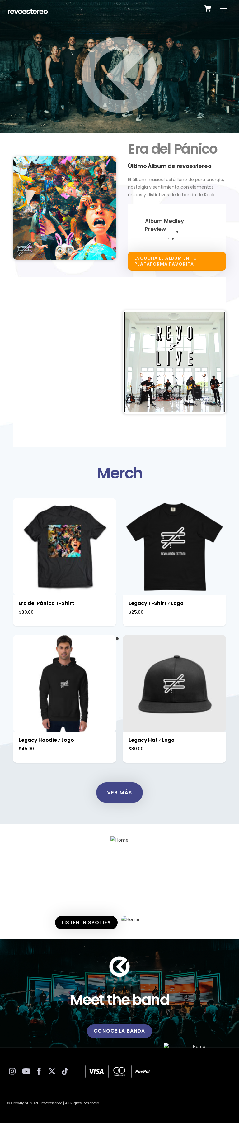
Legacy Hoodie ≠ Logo (46, 740)
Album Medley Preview (164, 225)
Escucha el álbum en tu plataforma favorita (165, 261)
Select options (65, 548)
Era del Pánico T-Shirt (46, 603)
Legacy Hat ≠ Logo (152, 740)
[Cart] (207, 8)
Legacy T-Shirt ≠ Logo (156, 603)
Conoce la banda (119, 1031)
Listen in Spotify (86, 922)
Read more (174, 685)
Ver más (119, 792)
